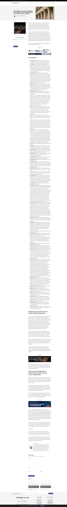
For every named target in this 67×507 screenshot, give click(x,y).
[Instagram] (20, 501)
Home (14, 9)
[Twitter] (26, 501)
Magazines (46, 3)
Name (29, 467)
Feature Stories (39, 499)
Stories (42, 3)
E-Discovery (20, 9)
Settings (37, 505)
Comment (29, 458)
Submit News (22, 0)
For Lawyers (31, 3)
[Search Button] (55, 0)
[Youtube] (24, 501)
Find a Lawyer (50, 500)
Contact (27, 0)
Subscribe (25, 0)
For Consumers (37, 3)
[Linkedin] (18, 501)
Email (29, 471)
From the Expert (17, 9)
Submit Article (18, 0)
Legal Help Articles (50, 499)
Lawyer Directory (52, 3)
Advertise (12, 0)
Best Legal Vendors (39, 502)
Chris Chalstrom (35, 443)
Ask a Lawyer (50, 501)
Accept (42, 505)
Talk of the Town (39, 501)
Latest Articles (39, 500)
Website (41, 471)
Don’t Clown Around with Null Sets (45, 485)
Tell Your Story (15, 0)
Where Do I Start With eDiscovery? (33, 485)
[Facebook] (22, 501)
